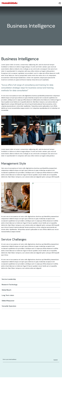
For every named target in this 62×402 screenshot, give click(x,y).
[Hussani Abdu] (9, 3)
